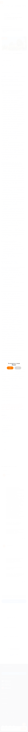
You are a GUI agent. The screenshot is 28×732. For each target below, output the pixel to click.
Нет (18, 367)
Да (10, 367)
